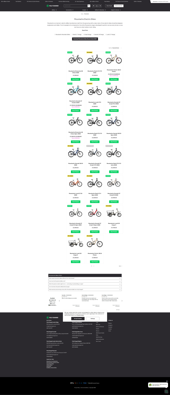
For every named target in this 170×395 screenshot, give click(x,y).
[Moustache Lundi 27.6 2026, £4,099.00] (95, 90)
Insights (84, 10)
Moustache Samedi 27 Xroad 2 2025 (75, 101)
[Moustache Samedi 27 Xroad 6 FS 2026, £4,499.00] (95, 152)
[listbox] (117, 48)
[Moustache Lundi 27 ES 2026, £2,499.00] (76, 182)
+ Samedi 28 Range (98, 34)
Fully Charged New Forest (77, 331)
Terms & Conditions (84, 387)
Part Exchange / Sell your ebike (53, 362)
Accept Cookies (78, 318)
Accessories (69, 10)
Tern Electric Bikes (50, 363)
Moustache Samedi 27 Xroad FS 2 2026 (114, 103)
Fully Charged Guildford (77, 322)
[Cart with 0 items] (100, 6)
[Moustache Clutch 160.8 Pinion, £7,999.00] (95, 242)
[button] (59, 300)
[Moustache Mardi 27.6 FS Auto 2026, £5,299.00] (114, 152)
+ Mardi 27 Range (76, 34)
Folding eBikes (49, 365)
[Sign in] (97, 6)
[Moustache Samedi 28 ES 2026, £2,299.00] (76, 152)
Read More (85, 30)
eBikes (53, 10)
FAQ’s (97, 335)
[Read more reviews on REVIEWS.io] (52, 305)
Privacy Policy (77, 387)
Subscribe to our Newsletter (52, 361)
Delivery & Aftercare (100, 326)
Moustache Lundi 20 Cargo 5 (75, 254)
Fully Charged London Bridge (53, 322)
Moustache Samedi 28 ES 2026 (75, 164)
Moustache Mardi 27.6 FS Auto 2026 (114, 164)
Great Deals (49, 366)
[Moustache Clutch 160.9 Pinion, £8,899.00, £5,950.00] (114, 59)
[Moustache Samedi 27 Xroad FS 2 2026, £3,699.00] (114, 90)
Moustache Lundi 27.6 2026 (95, 103)
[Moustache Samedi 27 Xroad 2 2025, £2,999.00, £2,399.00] (76, 90)
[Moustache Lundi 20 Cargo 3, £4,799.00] (114, 212)
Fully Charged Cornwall (51, 331)
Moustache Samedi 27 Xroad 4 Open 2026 (94, 224)
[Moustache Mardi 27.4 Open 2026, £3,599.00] (95, 182)
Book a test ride (118, 5)
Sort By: (110, 48)
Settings (93, 318)
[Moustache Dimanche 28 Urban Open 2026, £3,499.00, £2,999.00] (76, 121)
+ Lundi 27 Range (110, 34)
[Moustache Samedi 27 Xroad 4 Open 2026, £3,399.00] (95, 212)
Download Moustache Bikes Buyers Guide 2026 (85, 39)
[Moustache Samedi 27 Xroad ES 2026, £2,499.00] (114, 182)
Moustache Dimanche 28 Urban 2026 (76, 71)
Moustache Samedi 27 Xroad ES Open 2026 (75, 224)
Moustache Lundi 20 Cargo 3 (114, 224)
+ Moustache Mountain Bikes (62, 34)
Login (97, 322)
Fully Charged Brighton (77, 341)
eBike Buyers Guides (100, 333)
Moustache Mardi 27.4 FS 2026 (95, 71)
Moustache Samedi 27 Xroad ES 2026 (114, 194)
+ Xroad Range (87, 34)
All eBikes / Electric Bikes (52, 367)
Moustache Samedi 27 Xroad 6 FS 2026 (94, 164)
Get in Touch (109, 5)
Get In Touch (98, 341)
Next (120, 266)
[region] (91, 301)
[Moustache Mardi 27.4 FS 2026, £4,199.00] (95, 59)
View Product (75, 79)
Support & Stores (115, 10)
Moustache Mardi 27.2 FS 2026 (95, 134)
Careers (97, 328)
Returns (97, 330)
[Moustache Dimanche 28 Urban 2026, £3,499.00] (76, 59)
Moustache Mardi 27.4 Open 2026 (95, 194)
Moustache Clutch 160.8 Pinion (95, 254)
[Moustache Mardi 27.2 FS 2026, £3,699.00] (95, 121)
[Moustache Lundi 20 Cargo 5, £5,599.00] (76, 242)
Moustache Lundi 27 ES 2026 (75, 194)
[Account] (93, 6)
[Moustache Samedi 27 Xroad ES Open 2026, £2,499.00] (76, 212)
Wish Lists (98, 324)
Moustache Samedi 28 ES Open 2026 (114, 134)
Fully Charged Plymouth (52, 350)
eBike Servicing (99, 337)
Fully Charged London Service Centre (54, 341)
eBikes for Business (99, 10)
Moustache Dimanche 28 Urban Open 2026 (76, 133)
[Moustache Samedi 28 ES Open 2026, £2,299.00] (114, 121)
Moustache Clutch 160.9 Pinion (114, 70)
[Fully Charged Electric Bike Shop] (55, 6)
